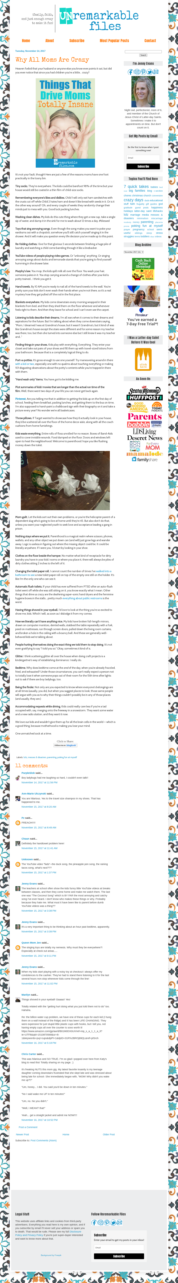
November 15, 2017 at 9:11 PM (39, 955)
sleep (149, 233)
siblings (138, 233)
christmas (137, 195)
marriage (135, 214)
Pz (23, 818)
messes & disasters (37, 757)
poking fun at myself (67, 757)
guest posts (142, 207)
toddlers (145, 236)
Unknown (27, 859)
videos (158, 236)
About (49, 40)
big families (137, 190)
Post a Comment (28, 1127)
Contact (150, 40)
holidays (128, 211)
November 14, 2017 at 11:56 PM (39, 782)
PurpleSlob (28, 773)
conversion (157, 195)
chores (127, 195)
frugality (140, 204)
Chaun (25, 838)
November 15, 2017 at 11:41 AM (39, 848)
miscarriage (157, 218)
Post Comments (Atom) (44, 1140)
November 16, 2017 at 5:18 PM (39, 1043)
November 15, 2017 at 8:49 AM (39, 827)
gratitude (128, 207)
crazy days (133, 200)
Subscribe (76, 40)
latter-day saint (142, 211)
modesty (127, 222)
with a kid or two (24, 364)
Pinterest (20, 398)
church (147, 195)
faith (132, 204)
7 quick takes (136, 186)
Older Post (109, 1134)
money (136, 222)
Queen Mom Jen (31, 942)
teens (137, 236)
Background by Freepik (51, 1255)
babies (154, 187)
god (161, 204)
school (150, 229)
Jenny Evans (29, 883)
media (145, 214)
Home (26, 40)
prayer (127, 229)
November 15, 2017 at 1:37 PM (39, 872)
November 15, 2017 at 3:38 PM (39, 910)
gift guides (151, 204)
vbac (152, 236)
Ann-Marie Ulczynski (34, 793)
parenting (51, 757)
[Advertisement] (65, 1166)
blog (149, 190)
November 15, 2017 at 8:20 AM (39, 806)
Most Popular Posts (114, 40)
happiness (157, 207)
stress (159, 233)
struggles (129, 236)
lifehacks (158, 211)
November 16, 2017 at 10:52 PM (40, 1120)
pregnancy (138, 229)
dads (146, 200)
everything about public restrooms (82, 598)
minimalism (142, 218)
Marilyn (26, 994)
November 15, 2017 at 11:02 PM (39, 983)
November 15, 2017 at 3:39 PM (39, 931)
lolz (25, 757)
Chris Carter (29, 1054)
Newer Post (22, 1134)
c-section (158, 191)
